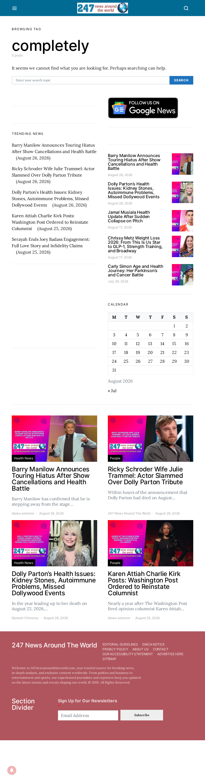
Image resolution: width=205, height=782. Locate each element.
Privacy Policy (115, 649)
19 (138, 352)
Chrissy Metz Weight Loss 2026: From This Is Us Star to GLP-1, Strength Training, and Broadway (135, 244)
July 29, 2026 (118, 281)
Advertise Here (170, 654)
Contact (160, 649)
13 (150, 343)
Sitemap (109, 659)
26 (138, 361)
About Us (140, 649)
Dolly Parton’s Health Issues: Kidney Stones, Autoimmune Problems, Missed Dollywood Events (50, 198)
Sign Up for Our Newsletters (87, 703)
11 (126, 343)
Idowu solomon (23, 513)
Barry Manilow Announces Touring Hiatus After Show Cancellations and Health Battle (134, 162)
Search (181, 80)
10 (114, 343)
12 (138, 343)
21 (162, 352)
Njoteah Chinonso (25, 618)
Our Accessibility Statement (127, 654)
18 (126, 352)
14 (162, 343)
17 (114, 352)
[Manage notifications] (11, 770)
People (115, 458)
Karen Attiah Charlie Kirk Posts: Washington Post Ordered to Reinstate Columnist (50, 222)
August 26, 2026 (120, 175)
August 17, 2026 (120, 227)
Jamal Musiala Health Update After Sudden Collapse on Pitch (129, 216)
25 (126, 361)
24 (114, 361)
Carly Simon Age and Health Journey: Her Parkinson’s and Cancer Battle (135, 270)
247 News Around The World (129, 513)
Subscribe (141, 715)
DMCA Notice (153, 644)
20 (150, 352)
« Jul (112, 390)
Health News (23, 458)
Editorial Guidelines (120, 644)
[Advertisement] (54, 306)
